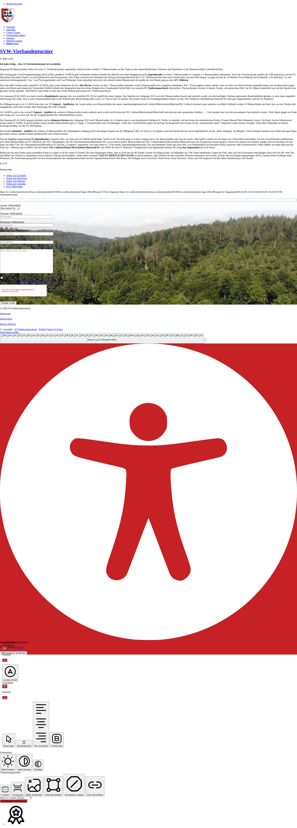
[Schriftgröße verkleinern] (4, 660)
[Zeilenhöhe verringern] (4, 697)
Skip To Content (8, 797)
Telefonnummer (7, 239)
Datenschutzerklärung (36, 280)
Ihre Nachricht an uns (10, 247)
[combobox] (102, 339)
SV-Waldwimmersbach (25, 329)
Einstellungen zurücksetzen (13, 801)
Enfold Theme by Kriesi (51, 329)
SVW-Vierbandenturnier (26, 51)
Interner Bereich (8, 324)
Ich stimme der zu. (37, 280)
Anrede (10, 205)
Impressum (5, 313)
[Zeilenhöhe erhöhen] (4, 686)
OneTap (19, 647)
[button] (205, 339)
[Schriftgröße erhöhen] (4, 649)
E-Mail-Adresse (14, 230)
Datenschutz (6, 319)
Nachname (12, 222)
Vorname (11, 213)
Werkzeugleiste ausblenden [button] (13, 653)
